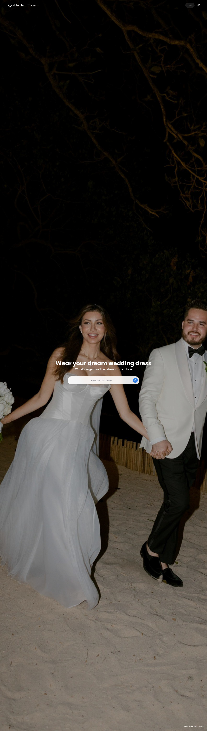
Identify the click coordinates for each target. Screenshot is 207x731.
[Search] (135, 380)
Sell (190, 5)
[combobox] (103, 380)
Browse (32, 5)
